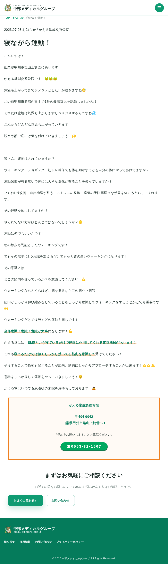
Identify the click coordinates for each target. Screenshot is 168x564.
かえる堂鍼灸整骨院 (54, 29)
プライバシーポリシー (70, 541)
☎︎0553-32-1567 (84, 446)
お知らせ (29, 29)
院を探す (9, 541)
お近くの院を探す (25, 500)
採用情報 (25, 541)
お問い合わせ (60, 500)
